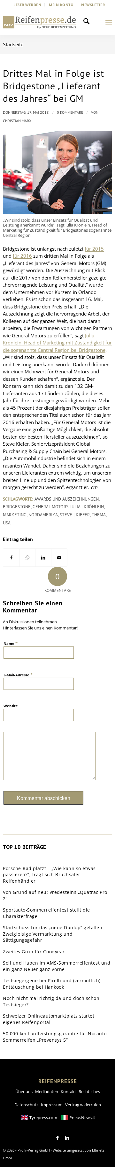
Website (11, 705)
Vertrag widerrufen (83, 1105)
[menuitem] (27, 4)
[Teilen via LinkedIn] (43, 557)
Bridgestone (17, 507)
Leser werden (27, 4)
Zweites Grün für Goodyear (34, 952)
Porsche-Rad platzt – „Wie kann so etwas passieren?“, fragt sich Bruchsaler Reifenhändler (49, 874)
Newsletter (93, 4)
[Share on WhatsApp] (27, 557)
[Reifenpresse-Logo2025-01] (39, 22)
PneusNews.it (82, 1117)
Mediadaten (46, 1091)
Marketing (15, 515)
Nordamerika (43, 515)
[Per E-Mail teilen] (59, 557)
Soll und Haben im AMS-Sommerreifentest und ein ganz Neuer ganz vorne (56, 966)
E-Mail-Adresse (18, 675)
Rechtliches (89, 1091)
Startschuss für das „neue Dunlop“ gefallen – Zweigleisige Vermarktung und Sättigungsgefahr (54, 933)
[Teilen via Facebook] (11, 557)
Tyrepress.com (43, 1117)
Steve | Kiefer (75, 515)
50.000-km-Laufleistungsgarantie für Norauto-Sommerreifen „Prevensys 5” (55, 1036)
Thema (99, 515)
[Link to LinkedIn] (67, 1138)
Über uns (24, 1091)
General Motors (50, 507)
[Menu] (108, 22)
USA (7, 523)
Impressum (52, 1105)
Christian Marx (17, 120)
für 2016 (22, 256)
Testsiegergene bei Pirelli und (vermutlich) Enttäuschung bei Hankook (52, 983)
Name (11, 643)
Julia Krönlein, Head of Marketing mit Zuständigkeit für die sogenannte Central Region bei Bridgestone (57, 342)
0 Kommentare (70, 112)
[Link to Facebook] (57, 1138)
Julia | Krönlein (87, 507)
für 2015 (94, 248)
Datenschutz (26, 1105)
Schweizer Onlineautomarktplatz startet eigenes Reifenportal (48, 1019)
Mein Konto (61, 4)
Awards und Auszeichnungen (66, 499)
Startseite (13, 44)
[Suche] (88, 22)
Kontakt (68, 1091)
